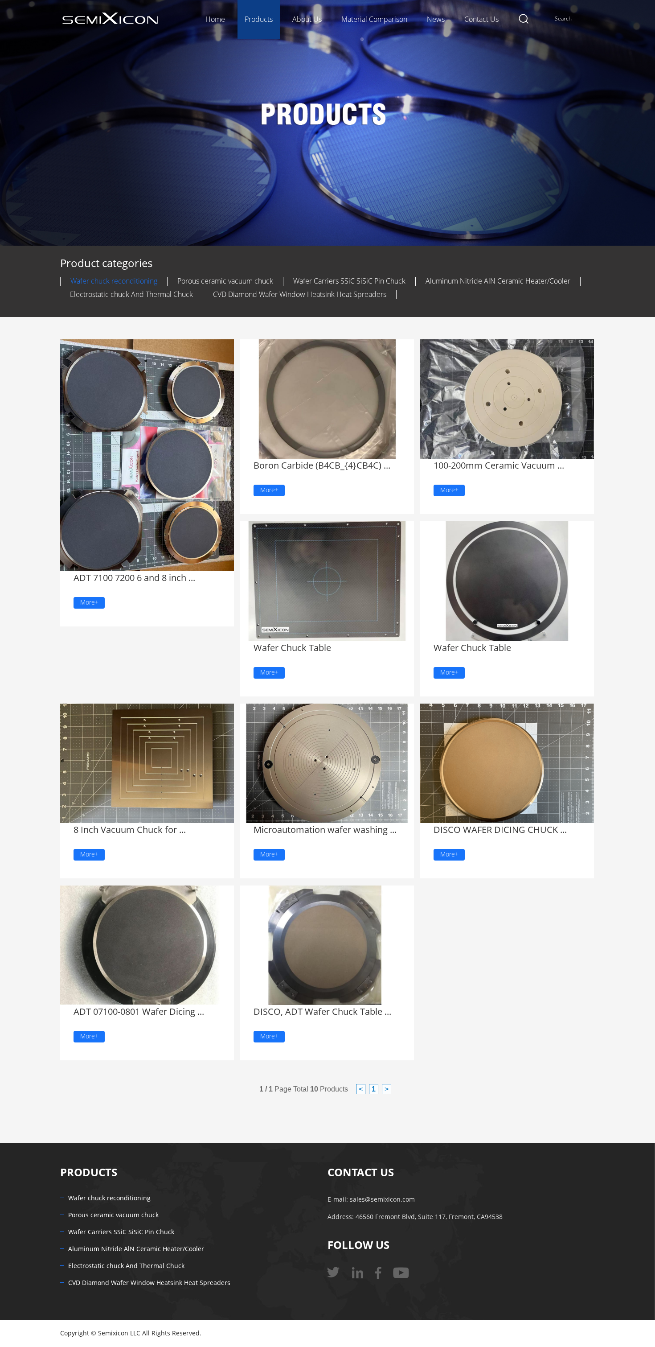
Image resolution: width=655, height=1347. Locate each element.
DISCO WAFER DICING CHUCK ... (493, 830)
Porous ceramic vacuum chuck (225, 281)
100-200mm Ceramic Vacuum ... (493, 465)
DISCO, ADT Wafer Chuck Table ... (315, 1012)
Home (215, 19)
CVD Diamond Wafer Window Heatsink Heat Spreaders (299, 294)
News (436, 19)
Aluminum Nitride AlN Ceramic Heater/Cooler (498, 281)
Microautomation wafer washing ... (319, 830)
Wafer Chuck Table (288, 648)
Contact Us (481, 19)
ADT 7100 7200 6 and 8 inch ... (130, 578)
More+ (89, 602)
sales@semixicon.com (382, 1199)
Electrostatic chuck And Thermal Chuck (131, 294)
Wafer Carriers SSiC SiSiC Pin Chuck (349, 281)
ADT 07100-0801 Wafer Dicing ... (133, 1012)
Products (259, 19)
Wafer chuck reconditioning (113, 281)
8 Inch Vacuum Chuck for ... (125, 830)
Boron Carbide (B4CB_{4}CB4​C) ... (315, 465)
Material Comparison (374, 19)
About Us (307, 19)
